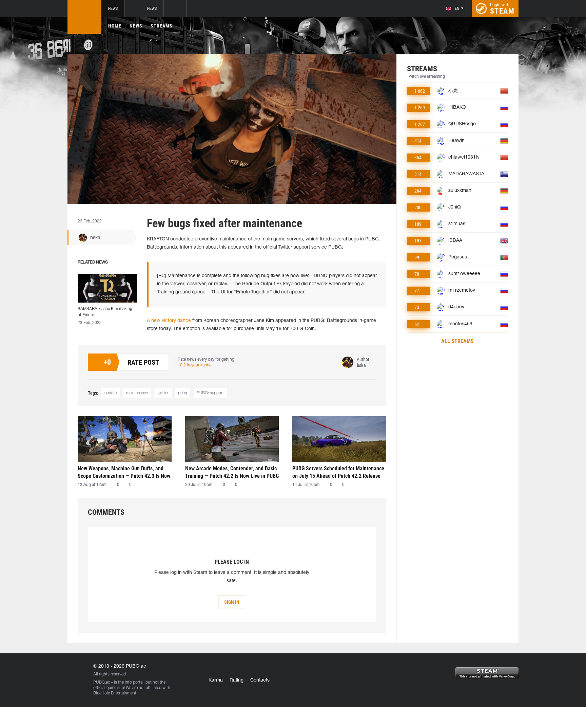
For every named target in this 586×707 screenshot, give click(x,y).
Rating (236, 680)
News (113, 8)
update (110, 393)
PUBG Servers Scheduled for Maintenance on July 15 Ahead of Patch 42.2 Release (338, 472)
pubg (182, 393)
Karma (216, 680)
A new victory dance (169, 321)
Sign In (231, 602)
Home (114, 26)
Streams (162, 26)
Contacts (260, 680)
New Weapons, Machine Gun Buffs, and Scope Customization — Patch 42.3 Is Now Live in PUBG (124, 472)
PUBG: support (210, 393)
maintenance (137, 393)
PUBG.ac (101, 682)
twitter (163, 393)
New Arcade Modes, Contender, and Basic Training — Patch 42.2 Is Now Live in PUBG (232, 472)
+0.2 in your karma (194, 365)
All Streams (457, 341)
